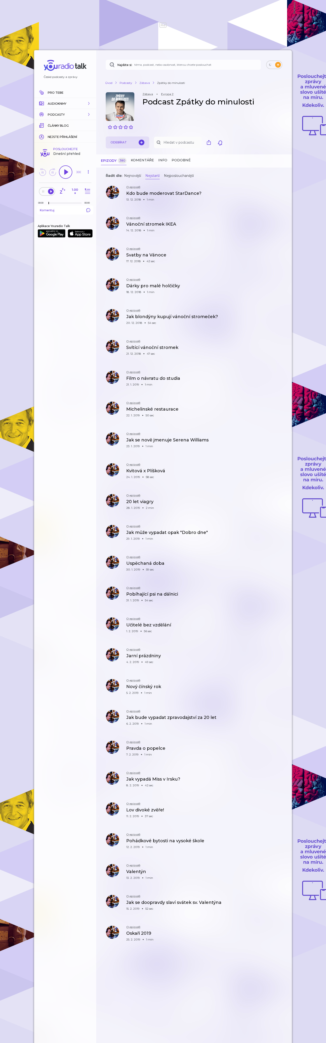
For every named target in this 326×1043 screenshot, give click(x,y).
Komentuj (47, 210)
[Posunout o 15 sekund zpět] (42, 172)
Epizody (113, 160)
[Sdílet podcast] (210, 142)
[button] (65, 103)
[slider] (49, 203)
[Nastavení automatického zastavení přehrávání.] (62, 191)
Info (162, 160)
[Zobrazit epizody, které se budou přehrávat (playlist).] (86, 191)
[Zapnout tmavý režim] (274, 64)
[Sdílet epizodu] (282, 195)
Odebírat (118, 142)
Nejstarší (152, 176)
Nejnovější (132, 176)
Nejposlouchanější (179, 176)
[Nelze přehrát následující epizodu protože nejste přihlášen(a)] (79, 172)
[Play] (66, 172)
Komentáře (142, 160)
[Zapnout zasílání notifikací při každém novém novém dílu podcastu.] (220, 142)
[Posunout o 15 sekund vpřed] (52, 172)
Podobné (181, 160)
